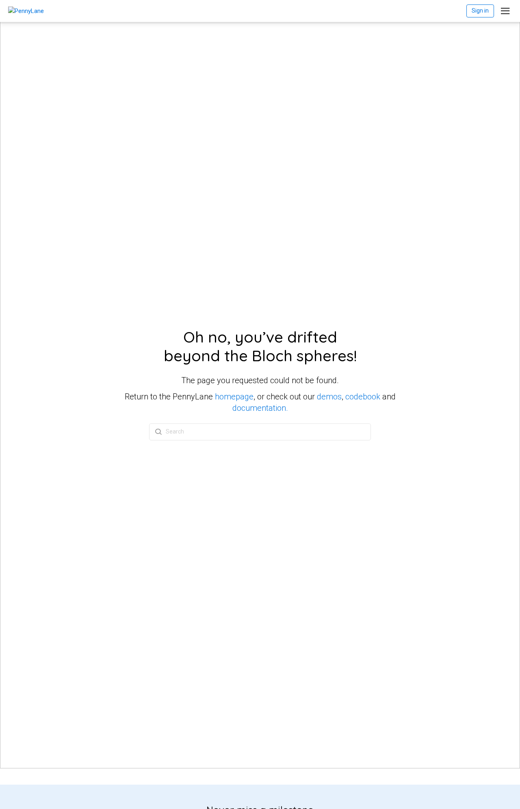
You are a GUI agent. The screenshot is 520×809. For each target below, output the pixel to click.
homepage (234, 396)
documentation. (260, 408)
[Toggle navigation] (505, 10)
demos (329, 396)
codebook (362, 396)
